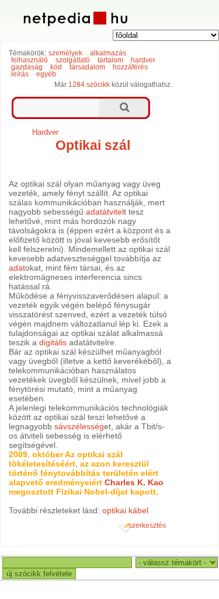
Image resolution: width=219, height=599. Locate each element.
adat (17, 267)
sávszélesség (79, 426)
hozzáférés (130, 67)
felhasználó (29, 60)
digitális (53, 342)
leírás (20, 74)
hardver (143, 60)
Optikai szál (92, 145)
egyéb (46, 74)
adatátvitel (105, 211)
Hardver (45, 132)
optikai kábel (125, 510)
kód (56, 67)
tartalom (110, 60)
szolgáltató (72, 60)
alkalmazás (108, 53)
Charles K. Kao (134, 482)
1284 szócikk (89, 84)
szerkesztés (147, 525)
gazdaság (27, 67)
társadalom (87, 67)
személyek (65, 53)
